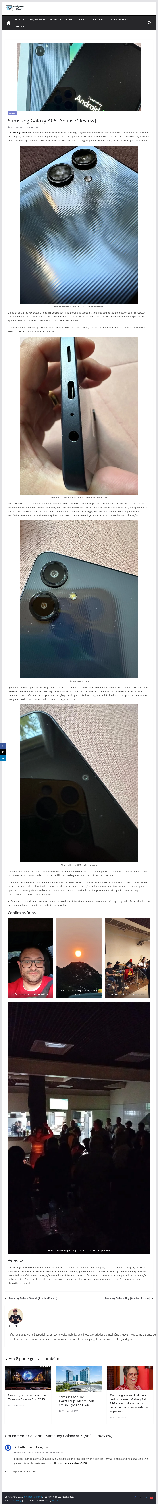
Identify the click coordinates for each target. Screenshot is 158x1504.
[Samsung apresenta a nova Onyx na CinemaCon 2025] (28, 1368)
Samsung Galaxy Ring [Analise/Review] (127, 1298)
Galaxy (23, 132)
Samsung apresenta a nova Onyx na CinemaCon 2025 (27, 1397)
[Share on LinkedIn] (3, 758)
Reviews (19, 19)
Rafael (36, 127)
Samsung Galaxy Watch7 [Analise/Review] (32, 1298)
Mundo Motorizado (61, 19)
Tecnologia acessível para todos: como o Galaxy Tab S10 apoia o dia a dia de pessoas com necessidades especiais (129, 1403)
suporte (144, 695)
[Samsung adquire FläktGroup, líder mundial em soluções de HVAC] (79, 1368)
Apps (81, 19)
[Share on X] (3, 752)
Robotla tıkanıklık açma (31, 1447)
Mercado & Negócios (120, 19)
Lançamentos (37, 19)
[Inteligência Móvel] (8, 23)
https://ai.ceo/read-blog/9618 (70, 1463)
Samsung (15, 132)
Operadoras (96, 19)
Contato (20, 26)
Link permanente (56, 1452)
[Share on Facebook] (3, 746)
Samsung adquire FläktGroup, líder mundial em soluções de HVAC (77, 1401)
